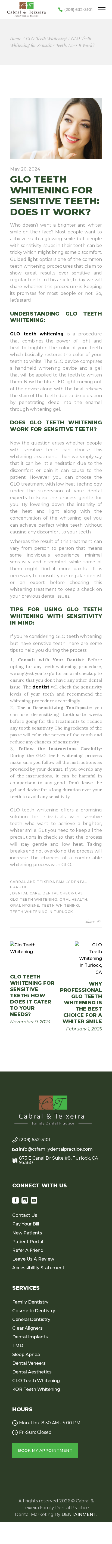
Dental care (26, 893)
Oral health (73, 899)
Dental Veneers (29, 1363)
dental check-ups (63, 893)
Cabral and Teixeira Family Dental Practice (48, 884)
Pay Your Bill (25, 1224)
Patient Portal (27, 1241)
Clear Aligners (27, 1328)
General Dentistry (31, 1319)
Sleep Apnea (26, 1354)
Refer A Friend (27, 1250)
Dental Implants (30, 1336)
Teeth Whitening (60, 905)
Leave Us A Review (33, 1259)
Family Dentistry (30, 1302)
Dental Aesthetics (32, 1372)
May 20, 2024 (25, 169)
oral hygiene (24, 905)
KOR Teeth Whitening (36, 1389)
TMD (17, 1345)
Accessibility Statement (38, 1267)
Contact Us (24, 1215)
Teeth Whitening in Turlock (41, 912)
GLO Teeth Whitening (46, 38)
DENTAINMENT (78, 1514)
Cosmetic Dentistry (33, 1310)
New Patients (27, 1233)
